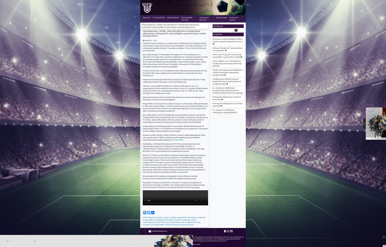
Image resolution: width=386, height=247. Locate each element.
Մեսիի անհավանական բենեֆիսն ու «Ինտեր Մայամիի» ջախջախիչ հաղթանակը (228, 72)
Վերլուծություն (173, 17)
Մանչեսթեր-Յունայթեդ (164, 220)
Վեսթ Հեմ (169, 225)
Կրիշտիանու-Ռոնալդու (186, 217)
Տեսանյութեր (221, 17)
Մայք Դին (201, 217)
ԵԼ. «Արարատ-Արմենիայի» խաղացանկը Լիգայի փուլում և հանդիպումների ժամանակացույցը (228, 90)
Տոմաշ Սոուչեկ (180, 225)
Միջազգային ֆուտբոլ (186, 19)
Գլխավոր (147, 17)
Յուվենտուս (190, 222)
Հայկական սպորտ (234, 19)
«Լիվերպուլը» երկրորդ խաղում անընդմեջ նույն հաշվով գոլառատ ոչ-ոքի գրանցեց (227, 81)
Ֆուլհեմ (190, 225)
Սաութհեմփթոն (157, 225)
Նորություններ (159, 17)
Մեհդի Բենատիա (162, 222)
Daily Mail (178, 140)
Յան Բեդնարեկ (177, 222)
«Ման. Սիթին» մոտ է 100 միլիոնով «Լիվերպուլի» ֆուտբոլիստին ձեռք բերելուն (227, 63)
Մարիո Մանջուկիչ (182, 220)
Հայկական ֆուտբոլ (204, 19)
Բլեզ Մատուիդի (155, 217)
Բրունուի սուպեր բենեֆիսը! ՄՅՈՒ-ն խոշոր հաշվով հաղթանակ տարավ (228, 40)
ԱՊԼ (205, 46)
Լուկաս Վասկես (169, 217)
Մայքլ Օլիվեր (148, 220)
